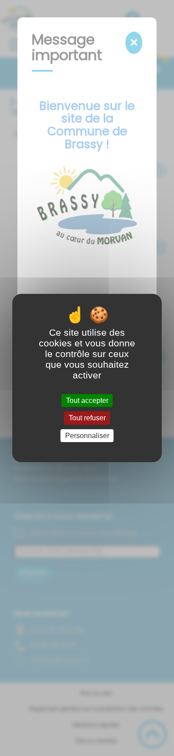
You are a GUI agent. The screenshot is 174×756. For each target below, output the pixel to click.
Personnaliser (87, 435)
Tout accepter (87, 400)
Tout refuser (87, 418)
